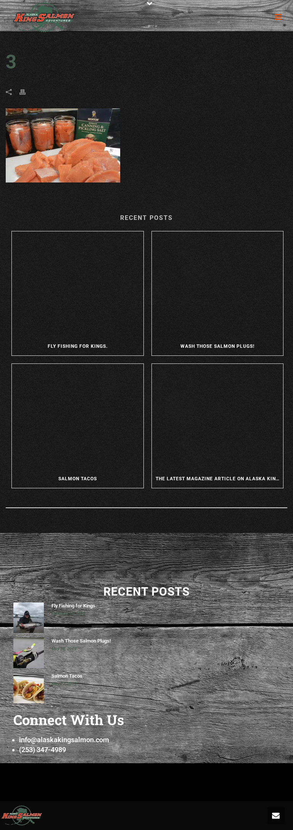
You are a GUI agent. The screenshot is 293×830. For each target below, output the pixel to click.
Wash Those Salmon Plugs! (217, 346)
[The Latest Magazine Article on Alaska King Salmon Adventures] (217, 417)
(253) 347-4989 (42, 750)
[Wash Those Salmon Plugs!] (217, 284)
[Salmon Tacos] (77, 417)
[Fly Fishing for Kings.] (77, 284)
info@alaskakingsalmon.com (64, 740)
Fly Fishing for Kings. (78, 346)
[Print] (26, 92)
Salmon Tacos (77, 478)
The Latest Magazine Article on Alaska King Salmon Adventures (219, 478)
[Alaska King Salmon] (21, 815)
